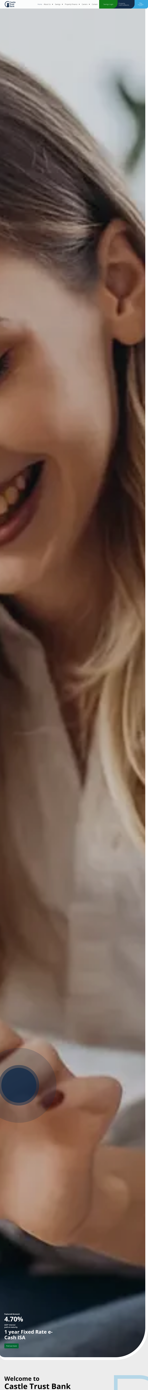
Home (40, 4)
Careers (84, 4)
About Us (47, 4)
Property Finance (71, 4)
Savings (57, 4)
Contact (95, 4)
